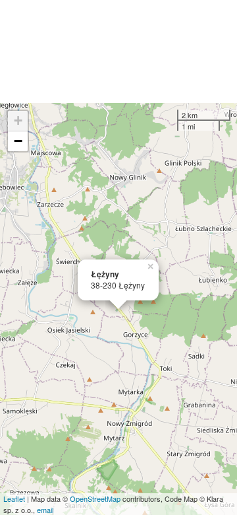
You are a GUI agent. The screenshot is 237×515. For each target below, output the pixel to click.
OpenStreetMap (95, 498)
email (45, 509)
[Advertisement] (118, 51)
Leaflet (14, 498)
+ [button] (18, 120)
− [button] (18, 141)
